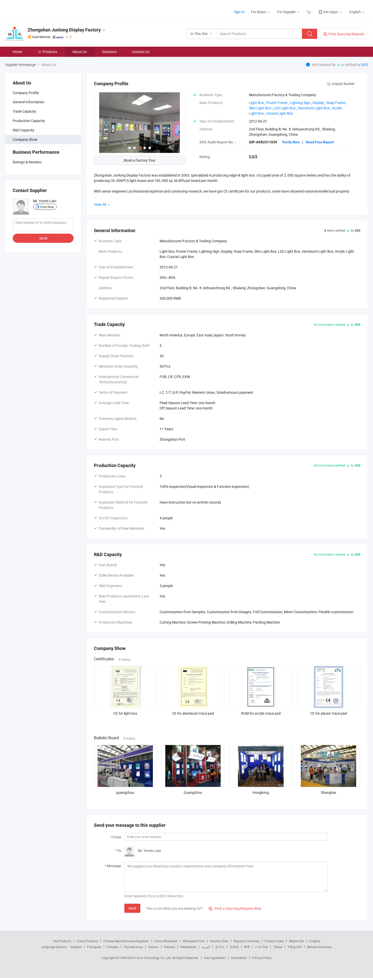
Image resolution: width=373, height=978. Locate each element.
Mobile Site (296, 941)
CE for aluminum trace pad (193, 713)
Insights (314, 941)
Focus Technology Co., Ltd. (153, 958)
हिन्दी (247, 947)
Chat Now (47, 207)
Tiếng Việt (294, 947)
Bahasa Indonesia (319, 947)
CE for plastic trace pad (328, 713)
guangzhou (125, 792)
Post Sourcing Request (346, 33)
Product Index (274, 941)
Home (17, 51)
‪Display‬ (318, 102)
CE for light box (125, 713)
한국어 (219, 947)
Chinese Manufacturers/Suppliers (126, 941)
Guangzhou (193, 792)
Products (50, 51)
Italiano (153, 947)
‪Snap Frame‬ (335, 102)
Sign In (239, 11)
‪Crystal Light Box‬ (279, 113)
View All (100, 204)
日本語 (234, 947)
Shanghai (328, 792)
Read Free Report (320, 142)
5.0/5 (253, 157)
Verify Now (291, 142)
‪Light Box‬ (256, 102)
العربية (205, 947)
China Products (87, 941)
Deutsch (169, 947)
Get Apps (330, 11)
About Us (79, 51)
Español (76, 947)
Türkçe (277, 947)
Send (43, 238)
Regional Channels (246, 941)
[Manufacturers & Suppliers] (37, 10)
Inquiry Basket (343, 83)
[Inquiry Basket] (309, 11)
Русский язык (133, 947)
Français (112, 947)
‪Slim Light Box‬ (260, 108)
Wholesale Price (194, 941)
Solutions (109, 51)
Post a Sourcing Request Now (235, 908)
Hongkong (260, 792)
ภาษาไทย (261, 947)
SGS (364, 64)
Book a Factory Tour (140, 160)
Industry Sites (219, 941)
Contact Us (140, 51)
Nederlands (188, 947)
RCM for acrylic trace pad (261, 713)
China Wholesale (165, 941)
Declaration (239, 958)
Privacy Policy (262, 958)
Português (94, 947)
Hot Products (62, 941)
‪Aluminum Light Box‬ (314, 108)
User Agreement (215, 958)
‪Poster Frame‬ (276, 102)
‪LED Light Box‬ (285, 108)
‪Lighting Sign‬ (300, 102)
